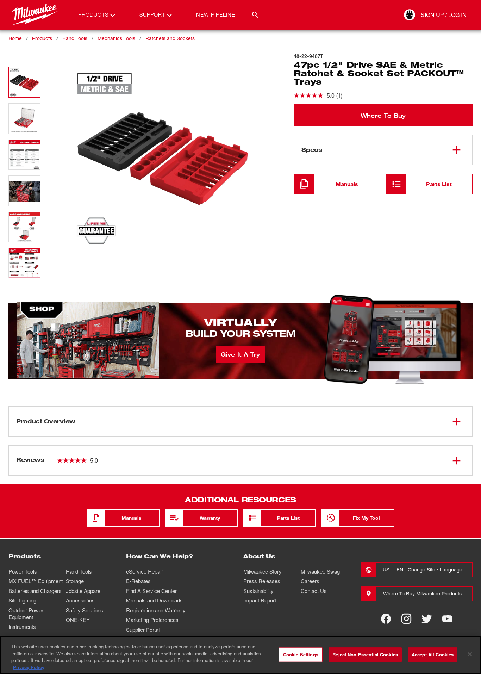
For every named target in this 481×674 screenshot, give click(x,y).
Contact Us (314, 590)
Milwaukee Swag (320, 571)
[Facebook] (386, 619)
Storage (75, 581)
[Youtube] (447, 619)
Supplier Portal (143, 629)
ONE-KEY (78, 619)
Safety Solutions (84, 610)
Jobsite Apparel (83, 590)
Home (15, 38)
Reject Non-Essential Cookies (365, 654)
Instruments (22, 626)
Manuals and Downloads (154, 600)
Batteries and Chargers (35, 590)
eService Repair (144, 571)
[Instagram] (406, 619)
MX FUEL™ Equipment (35, 581)
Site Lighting (22, 600)
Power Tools (22, 571)
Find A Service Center (151, 590)
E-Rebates (138, 581)
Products (42, 38)
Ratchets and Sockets (170, 38)
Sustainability (258, 590)
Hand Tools (74, 38)
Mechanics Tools (116, 38)
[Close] (469, 654)
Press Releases (261, 581)
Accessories (80, 600)
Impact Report (259, 600)
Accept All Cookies (433, 654)
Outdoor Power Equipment (25, 614)
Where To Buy (383, 115)
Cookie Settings (300, 654)
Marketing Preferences (152, 619)
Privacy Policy (28, 666)
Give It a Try (240, 354)
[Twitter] (427, 619)
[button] (24, 82)
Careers (310, 581)
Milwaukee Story (262, 571)
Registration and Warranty (156, 610)
